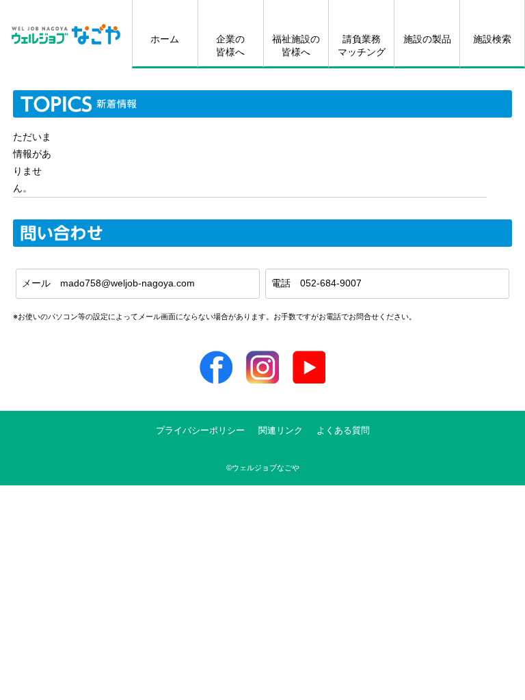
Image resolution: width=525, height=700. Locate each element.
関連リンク (280, 430)
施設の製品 (427, 38)
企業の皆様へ (230, 45)
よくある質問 (343, 430)
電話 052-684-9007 (316, 283)
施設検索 (492, 38)
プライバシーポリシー (200, 430)
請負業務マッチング (362, 45)
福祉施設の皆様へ (296, 45)
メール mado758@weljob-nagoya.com (108, 283)
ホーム (164, 38)
